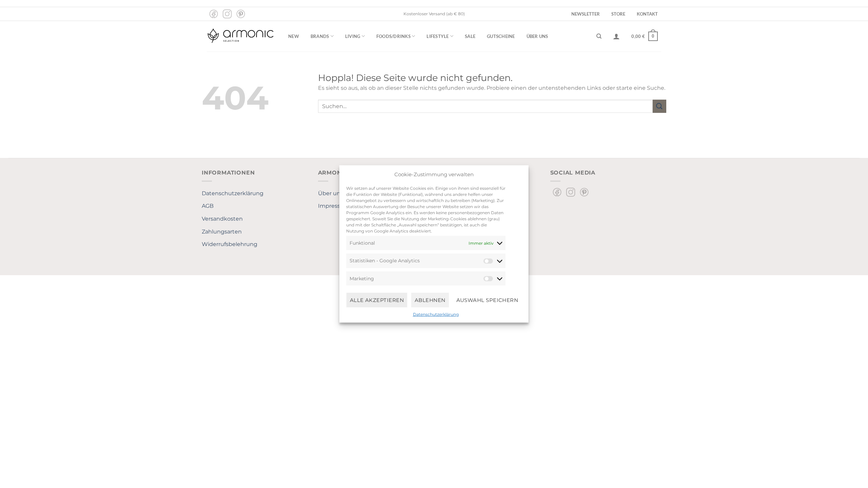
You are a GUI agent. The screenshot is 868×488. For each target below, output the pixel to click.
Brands (320, 36)
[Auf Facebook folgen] (214, 14)
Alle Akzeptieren (377, 300)
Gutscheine (501, 36)
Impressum (334, 206)
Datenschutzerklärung (436, 314)
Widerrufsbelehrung (229, 244)
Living (352, 36)
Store (618, 14)
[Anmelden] (616, 36)
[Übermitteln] (659, 106)
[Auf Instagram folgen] (227, 14)
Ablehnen (430, 300)
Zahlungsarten (222, 231)
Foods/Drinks (393, 36)
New (293, 36)
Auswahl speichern (487, 300)
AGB (208, 206)
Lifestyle (438, 36)
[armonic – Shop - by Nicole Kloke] (241, 36)
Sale (470, 36)
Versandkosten (222, 219)
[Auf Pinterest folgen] (241, 14)
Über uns (537, 36)
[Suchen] (599, 36)
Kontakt (647, 14)
